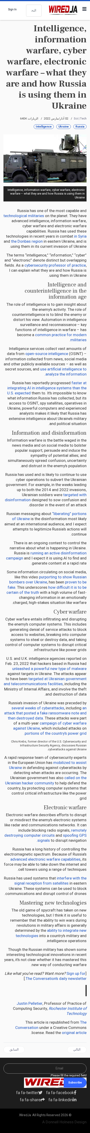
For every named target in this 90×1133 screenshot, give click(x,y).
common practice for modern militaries (61, 337)
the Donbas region (27, 241)
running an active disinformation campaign (46, 555)
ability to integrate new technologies (51, 933)
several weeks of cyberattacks (38, 708)
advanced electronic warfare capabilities (45, 859)
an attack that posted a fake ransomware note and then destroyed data (45, 713)
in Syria (80, 236)
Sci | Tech (80, 118)
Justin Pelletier (29, 1003)
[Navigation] (84, 9)
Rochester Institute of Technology (68, 1011)
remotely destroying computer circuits (45, 832)
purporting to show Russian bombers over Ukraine (48, 579)
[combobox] (34, 11)
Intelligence (44, 127)
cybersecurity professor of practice (55, 265)
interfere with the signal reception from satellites (50, 880)
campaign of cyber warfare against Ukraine (50, 725)
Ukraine (63, 127)
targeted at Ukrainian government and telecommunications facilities (45, 681)
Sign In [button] (12, 9)
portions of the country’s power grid (56, 733)
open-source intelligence (46, 354)
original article (74, 1033)
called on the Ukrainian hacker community (46, 780)
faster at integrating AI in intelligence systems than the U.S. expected (47, 388)
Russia (79, 127)
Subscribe (75, 1083)
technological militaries (23, 216)
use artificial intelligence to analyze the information (63, 371)
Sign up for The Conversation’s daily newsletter (56, 976)
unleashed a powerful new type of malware (49, 669)
